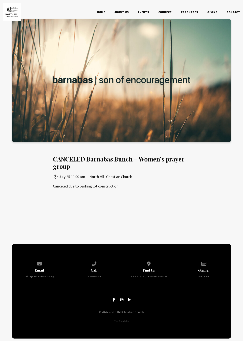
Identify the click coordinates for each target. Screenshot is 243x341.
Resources (189, 12)
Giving (212, 12)
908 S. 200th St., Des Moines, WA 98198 (149, 276)
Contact (233, 12)
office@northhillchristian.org (39, 276)
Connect (165, 12)
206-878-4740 (94, 276)
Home (101, 12)
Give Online (203, 276)
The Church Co (121, 321)
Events (143, 12)
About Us (121, 12)
